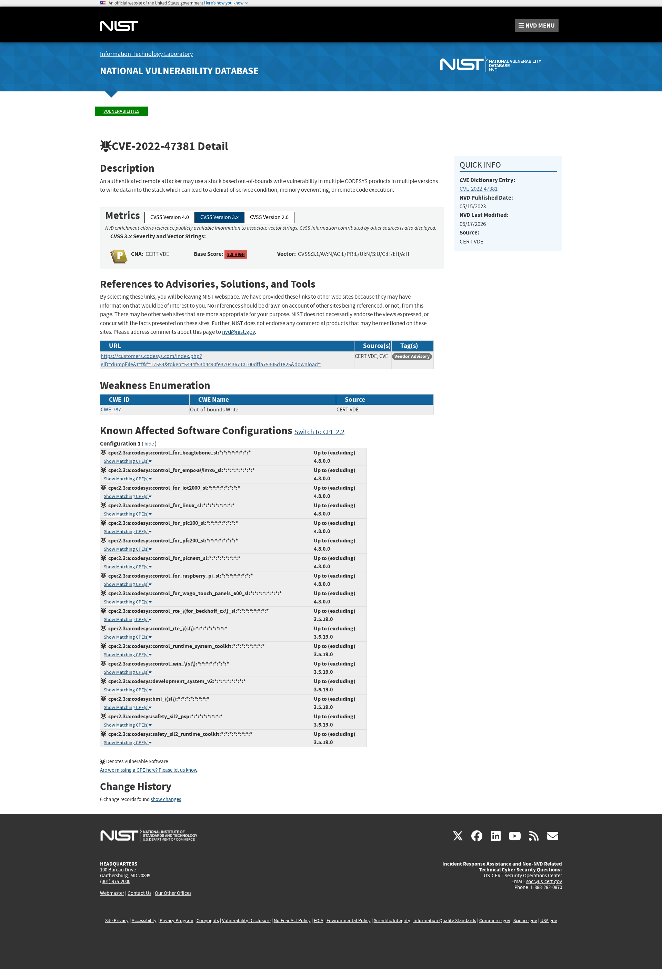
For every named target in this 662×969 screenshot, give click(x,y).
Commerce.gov (494, 920)
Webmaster (112, 893)
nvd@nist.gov (238, 332)
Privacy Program (176, 920)
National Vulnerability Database (179, 70)
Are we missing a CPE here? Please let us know (148, 770)
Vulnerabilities (121, 111)
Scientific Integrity (392, 920)
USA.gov (548, 920)
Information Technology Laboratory (146, 54)
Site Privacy (117, 920)
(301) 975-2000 (115, 881)
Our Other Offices (173, 893)
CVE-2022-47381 (479, 188)
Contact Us (139, 893)
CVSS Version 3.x (219, 217)
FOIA (318, 920)
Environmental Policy (349, 920)
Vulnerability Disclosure (246, 920)
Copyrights (208, 920)
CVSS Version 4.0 (169, 217)
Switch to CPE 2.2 (319, 432)
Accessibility (144, 920)
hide (149, 444)
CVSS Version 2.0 (269, 217)
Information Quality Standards (444, 920)
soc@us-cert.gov (544, 881)
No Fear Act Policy (292, 920)
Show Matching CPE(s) (126, 461)
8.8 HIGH (236, 254)
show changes (166, 799)
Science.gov (525, 920)
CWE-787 (111, 409)
